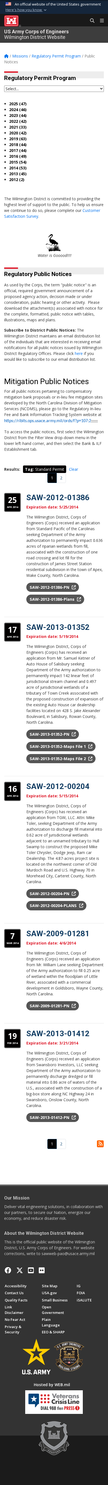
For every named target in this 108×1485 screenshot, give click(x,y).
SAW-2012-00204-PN (50, 893)
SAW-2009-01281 (57, 933)
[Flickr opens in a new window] (42, 1270)
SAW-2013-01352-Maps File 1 (58, 746)
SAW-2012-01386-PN (50, 587)
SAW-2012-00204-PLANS (54, 905)
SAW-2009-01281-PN (50, 1005)
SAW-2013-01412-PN (50, 1117)
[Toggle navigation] (100, 21)
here (79, 353)
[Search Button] (90, 21)
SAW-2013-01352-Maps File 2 (58, 758)
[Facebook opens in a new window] (8, 1270)
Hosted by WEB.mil (52, 1384)
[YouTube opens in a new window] (31, 1270)
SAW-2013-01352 (57, 627)
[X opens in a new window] (19, 1270)
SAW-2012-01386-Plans (53, 599)
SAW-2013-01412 (57, 1033)
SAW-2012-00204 (57, 786)
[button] (27, 10)
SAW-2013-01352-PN (50, 734)
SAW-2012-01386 (57, 497)
